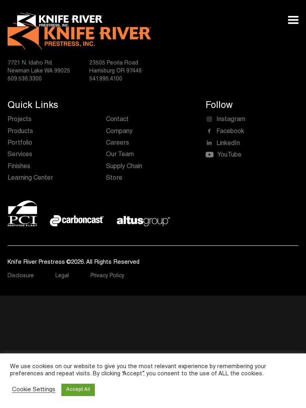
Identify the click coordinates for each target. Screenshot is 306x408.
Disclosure (21, 276)
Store (114, 178)
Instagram (230, 120)
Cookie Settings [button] (33, 390)
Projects (19, 120)
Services (20, 155)
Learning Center (30, 178)
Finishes (19, 167)
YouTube (229, 155)
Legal (62, 276)
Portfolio (20, 143)
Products (20, 132)
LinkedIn (228, 144)
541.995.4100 (105, 79)
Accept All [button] (78, 389)
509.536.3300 (25, 79)
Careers (117, 143)
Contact (117, 120)
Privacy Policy (107, 276)
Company (119, 132)
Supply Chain (124, 167)
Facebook (230, 132)
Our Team (120, 155)
